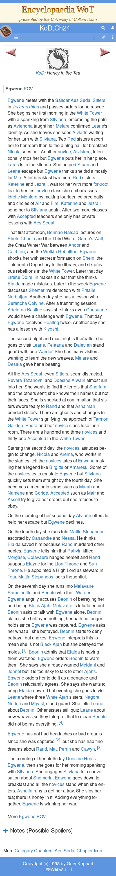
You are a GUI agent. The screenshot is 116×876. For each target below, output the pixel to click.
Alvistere (82, 151)
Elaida (14, 283)
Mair (91, 493)
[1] (24, 650)
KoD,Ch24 (55, 27)
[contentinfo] (94, 37)
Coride (41, 493)
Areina (66, 454)
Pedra (31, 425)
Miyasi (37, 703)
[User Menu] (112, 27)
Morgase (16, 557)
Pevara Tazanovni (26, 380)
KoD (40, 72)
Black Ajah (39, 605)
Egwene (16, 100)
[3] (99, 747)
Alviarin (80, 132)
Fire (55, 203)
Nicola (14, 151)
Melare (63, 126)
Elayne (33, 563)
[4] (61, 722)
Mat (53, 749)
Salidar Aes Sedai (73, 100)
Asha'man (85, 406)
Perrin (65, 749)
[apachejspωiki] (5, 30)
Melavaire (62, 605)
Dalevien (83, 345)
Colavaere (37, 557)
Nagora (91, 697)
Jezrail (41, 184)
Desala (15, 364)
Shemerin (38, 290)
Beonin (48, 592)
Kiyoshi (50, 329)
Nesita (68, 538)
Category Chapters (33, 850)
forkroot (100, 184)
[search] (103, 27)
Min (17, 177)
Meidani (88, 664)
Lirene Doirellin (23, 277)
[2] (58, 739)
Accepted (26, 216)
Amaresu (79, 467)
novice (64, 151)
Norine (14, 703)
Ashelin (24, 790)
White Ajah (57, 697)
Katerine (16, 184)
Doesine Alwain (69, 380)
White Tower (89, 113)
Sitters (99, 100)
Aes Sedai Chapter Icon (78, 850)
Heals (90, 758)
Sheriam (97, 386)
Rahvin (74, 550)
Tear (12, 576)
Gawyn (88, 749)
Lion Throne (67, 563)
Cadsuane (96, 309)
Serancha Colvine (26, 303)
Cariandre (42, 538)
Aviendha (23, 126)
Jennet (14, 671)
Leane (98, 126)
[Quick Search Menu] (103, 27)
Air (38, 203)
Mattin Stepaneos (87, 531)
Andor (74, 245)
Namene (16, 493)
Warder (45, 351)
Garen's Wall (90, 238)
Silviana (58, 119)
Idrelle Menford (22, 196)
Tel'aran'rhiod (25, 106)
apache (5, 31)
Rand (51, 406)
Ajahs (90, 671)
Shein (88, 258)
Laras (13, 164)
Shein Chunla (21, 238)
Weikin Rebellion (60, 251)
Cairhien (16, 251)
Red (71, 139)
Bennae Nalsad (62, 232)
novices (89, 432)
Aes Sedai (44, 222)
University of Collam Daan (74, 19)
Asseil (14, 499)
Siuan (83, 164)
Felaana (55, 345)
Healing (51, 322)
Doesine (74, 758)
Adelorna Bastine (25, 309)
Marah (85, 486)
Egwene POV (32, 816)
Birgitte (56, 467)
